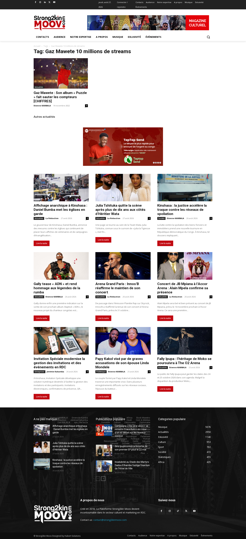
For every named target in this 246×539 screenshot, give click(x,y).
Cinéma (118, 420)
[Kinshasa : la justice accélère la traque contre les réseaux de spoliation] (184, 187)
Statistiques (113, 446)
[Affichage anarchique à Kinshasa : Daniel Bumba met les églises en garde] (61, 187)
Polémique (101, 371)
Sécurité (146, 441)
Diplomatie (145, 422)
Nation (147, 434)
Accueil (37, 46)
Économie (105, 424)
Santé (135, 441)
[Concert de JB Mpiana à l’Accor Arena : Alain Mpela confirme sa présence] (184, 266)
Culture (117, 422)
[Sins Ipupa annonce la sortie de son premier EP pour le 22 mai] (104, 450)
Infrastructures (132, 429)
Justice (134, 431)
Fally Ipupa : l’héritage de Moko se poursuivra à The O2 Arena (184, 361)
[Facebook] (35, 2)
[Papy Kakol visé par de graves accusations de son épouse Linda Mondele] (122, 341)
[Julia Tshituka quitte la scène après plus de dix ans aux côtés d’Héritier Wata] (122, 187)
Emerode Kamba (80, 417)
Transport (135, 448)
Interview (109, 431)
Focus (118, 429)
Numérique (131, 436)
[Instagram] (40, 2)
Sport (147, 443)
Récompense (110, 441)
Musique (135, 434)
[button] (208, 37)
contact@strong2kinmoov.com (110, 519)
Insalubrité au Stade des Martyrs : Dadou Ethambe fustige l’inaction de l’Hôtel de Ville (132, 465)
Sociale (125, 443)
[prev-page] (98, 478)
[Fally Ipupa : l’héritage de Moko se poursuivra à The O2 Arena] (184, 341)
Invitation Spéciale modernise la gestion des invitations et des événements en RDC (59, 363)
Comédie (105, 422)
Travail (147, 448)
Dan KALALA (64, 422)
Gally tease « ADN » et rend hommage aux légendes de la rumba (57, 288)
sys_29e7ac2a (81, 422)
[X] (49, 2)
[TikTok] (178, 511)
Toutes (42, 417)
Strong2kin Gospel (133, 446)
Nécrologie (116, 436)
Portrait (146, 439)
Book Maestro (143, 417)
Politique (135, 439)
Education (118, 424)
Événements (131, 427)
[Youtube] (54, 2)
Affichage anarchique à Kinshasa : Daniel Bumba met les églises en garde (60, 209)
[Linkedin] (45, 2)
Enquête (131, 424)
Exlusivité (145, 427)
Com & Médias (143, 420)
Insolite (146, 429)
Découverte (130, 422)
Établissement (114, 427)
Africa (129, 417)
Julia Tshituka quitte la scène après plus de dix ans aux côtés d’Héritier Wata (120, 209)
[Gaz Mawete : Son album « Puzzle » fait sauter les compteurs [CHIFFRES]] (61, 73)
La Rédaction (52, 218)
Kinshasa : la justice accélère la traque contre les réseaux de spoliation (182, 209)
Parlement (145, 436)
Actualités (39, 87)
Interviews (122, 431)
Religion (125, 441)
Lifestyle (146, 431)
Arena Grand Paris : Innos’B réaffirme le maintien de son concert (117, 288)
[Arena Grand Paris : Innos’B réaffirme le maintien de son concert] (122, 266)
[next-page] (103, 478)
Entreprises (39, 371)
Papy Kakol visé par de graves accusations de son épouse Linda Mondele (122, 363)
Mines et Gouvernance (116, 434)
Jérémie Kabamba (55, 371)
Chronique (106, 420)
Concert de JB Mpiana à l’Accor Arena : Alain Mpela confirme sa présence (182, 288)
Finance (107, 429)
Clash (129, 420)
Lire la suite (41, 243)
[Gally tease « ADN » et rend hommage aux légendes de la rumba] (61, 266)
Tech (148, 446)
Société (161, 218)
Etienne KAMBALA (42, 105)
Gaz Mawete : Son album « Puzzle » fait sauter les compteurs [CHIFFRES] (60, 97)
